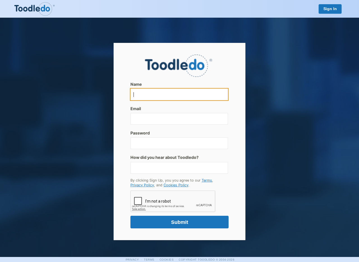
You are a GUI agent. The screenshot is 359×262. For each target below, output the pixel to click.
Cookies (167, 259)
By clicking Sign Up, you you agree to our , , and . (171, 182)
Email (135, 108)
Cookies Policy (176, 185)
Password (140, 133)
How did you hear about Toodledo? (164, 157)
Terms (207, 180)
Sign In (330, 9)
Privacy (132, 259)
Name (136, 84)
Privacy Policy (142, 185)
